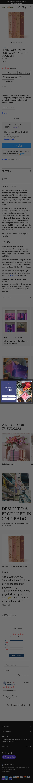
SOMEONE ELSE (8, 399)
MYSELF (8, 396)
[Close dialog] (31, 381)
